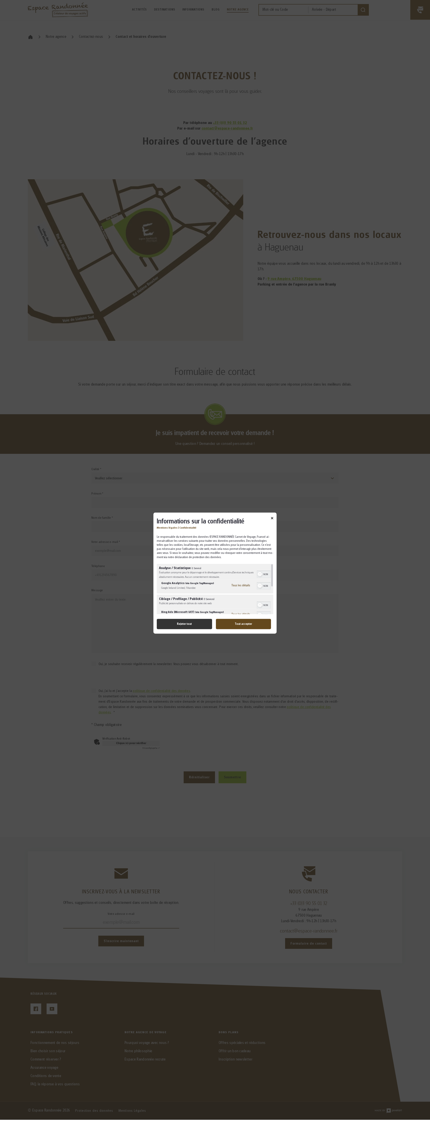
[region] (215, 589)
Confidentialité (187, 527)
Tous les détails (241, 585)
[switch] (263, 573)
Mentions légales (167, 527)
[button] (260, 574)
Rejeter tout (184, 623)
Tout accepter (243, 623)
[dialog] (215, 573)
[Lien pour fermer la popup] (272, 518)
